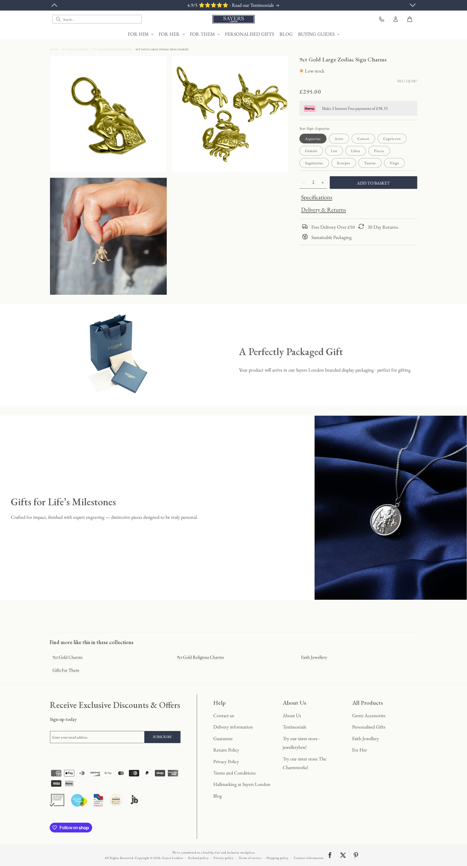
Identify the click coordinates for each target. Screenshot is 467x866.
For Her (359, 750)
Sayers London (172, 858)
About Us (292, 715)
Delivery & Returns (323, 210)
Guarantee (223, 738)
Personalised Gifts (368, 727)
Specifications (316, 197)
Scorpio (343, 163)
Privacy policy (224, 858)
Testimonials (294, 727)
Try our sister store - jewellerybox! (301, 742)
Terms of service (250, 858)
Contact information (308, 858)
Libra (355, 151)
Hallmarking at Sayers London (242, 784)
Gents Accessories (368, 715)
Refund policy (198, 858)
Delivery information (233, 727)
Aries (339, 138)
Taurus (370, 163)
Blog (217, 796)
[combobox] (97, 19)
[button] (140, 34)
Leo (334, 151)
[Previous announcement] (54, 5)
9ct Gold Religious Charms (111, 49)
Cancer (363, 138)
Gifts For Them (65, 670)
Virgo (394, 163)
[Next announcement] (413, 5)
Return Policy (226, 750)
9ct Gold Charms (75, 49)
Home (54, 49)
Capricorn (392, 138)
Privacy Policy (226, 761)
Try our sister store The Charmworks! (304, 763)
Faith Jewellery (314, 657)
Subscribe (162, 736)
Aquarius (313, 138)
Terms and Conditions (234, 773)
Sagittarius (314, 163)
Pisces (379, 151)
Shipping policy (277, 858)
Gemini (311, 151)
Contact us (223, 715)
